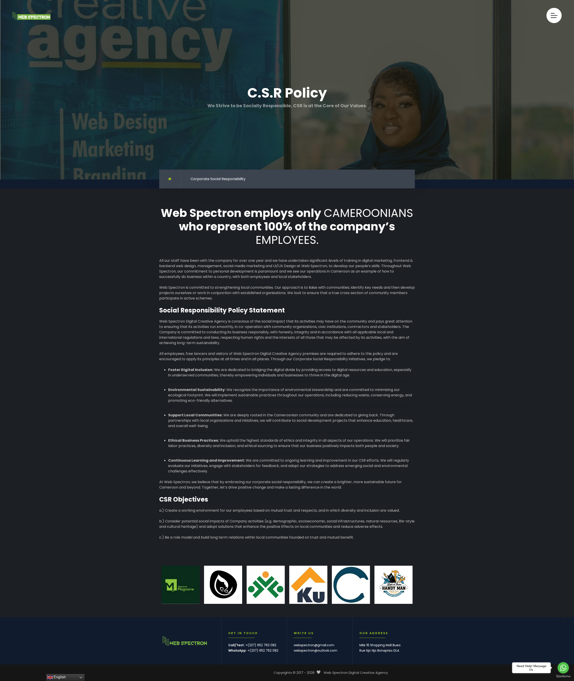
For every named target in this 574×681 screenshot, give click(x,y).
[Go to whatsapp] (563, 667)
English (59, 677)
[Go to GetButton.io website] (563, 676)
